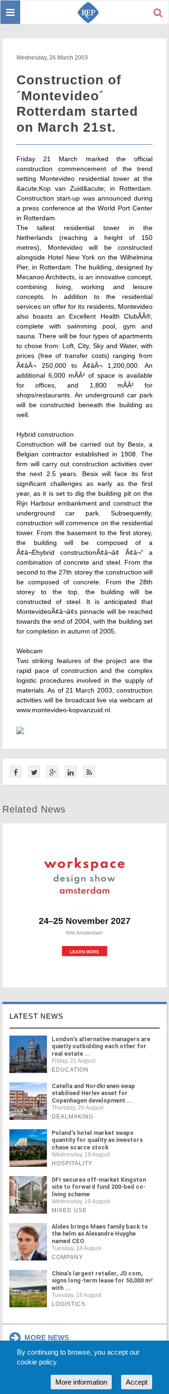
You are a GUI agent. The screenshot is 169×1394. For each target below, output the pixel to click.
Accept (136, 1382)
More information (81, 1382)
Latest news (36, 1016)
